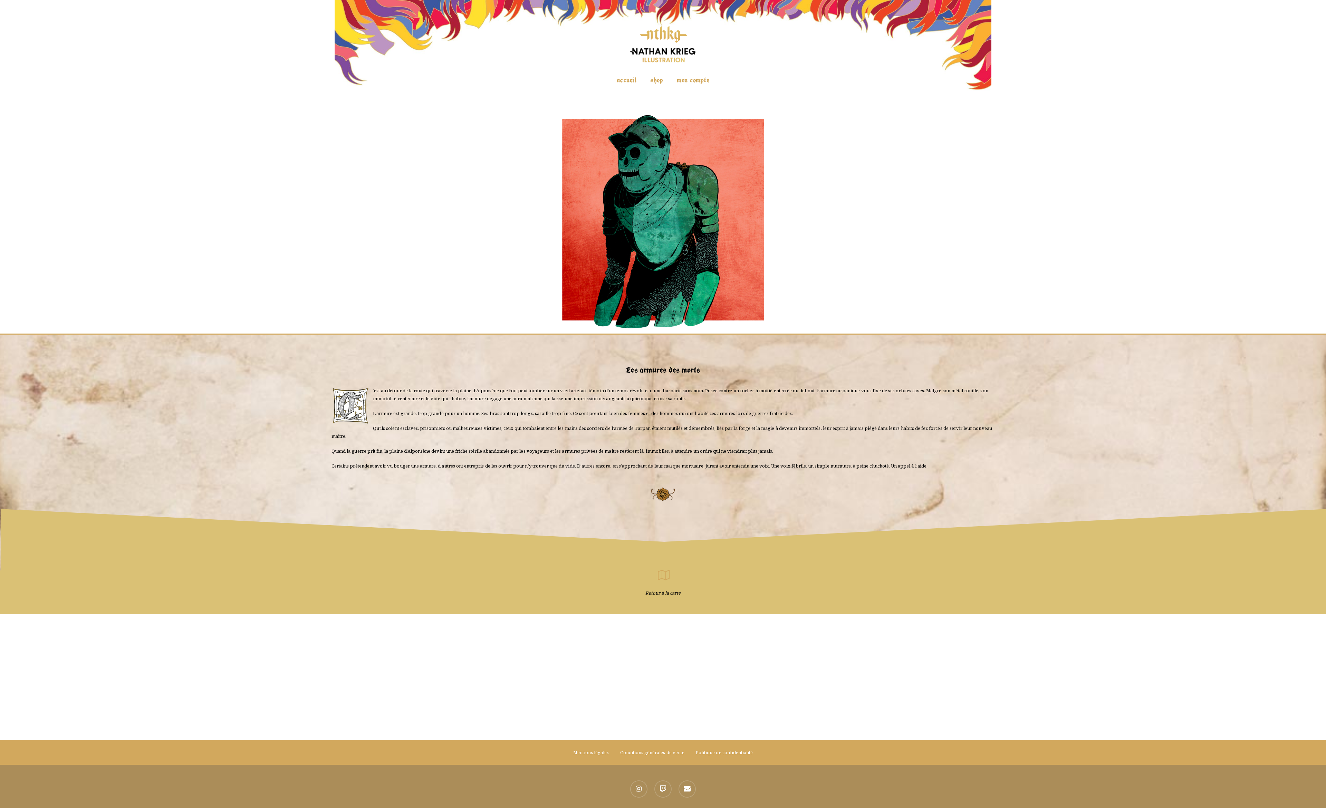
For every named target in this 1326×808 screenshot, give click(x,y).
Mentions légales (591, 752)
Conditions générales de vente (652, 752)
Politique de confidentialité (724, 752)
